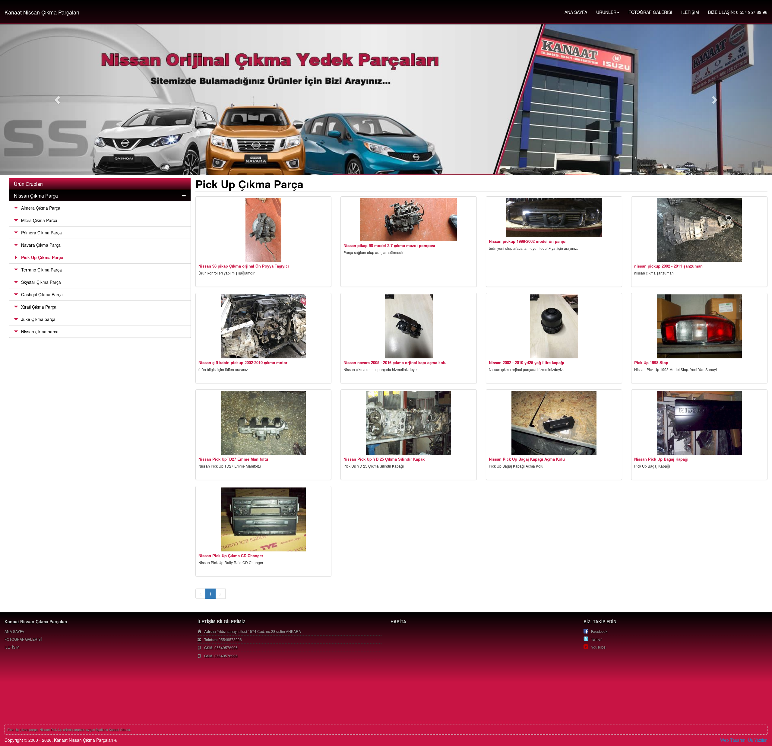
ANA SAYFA (576, 12)
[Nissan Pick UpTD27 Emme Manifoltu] (263, 423)
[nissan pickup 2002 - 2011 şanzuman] (699, 230)
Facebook (599, 631)
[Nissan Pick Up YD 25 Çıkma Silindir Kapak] (408, 423)
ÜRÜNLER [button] (606, 12)
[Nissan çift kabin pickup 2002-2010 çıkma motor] (263, 326)
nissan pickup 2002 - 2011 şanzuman (668, 266)
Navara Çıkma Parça (41, 245)
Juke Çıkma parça (38, 319)
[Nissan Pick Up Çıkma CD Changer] (263, 519)
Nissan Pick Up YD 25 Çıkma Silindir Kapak (384, 459)
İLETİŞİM (690, 12)
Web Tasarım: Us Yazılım (743, 740)
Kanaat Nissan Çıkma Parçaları (42, 12)
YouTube (598, 646)
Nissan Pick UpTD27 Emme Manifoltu (233, 459)
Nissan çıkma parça (40, 332)
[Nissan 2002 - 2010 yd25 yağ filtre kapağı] (554, 326)
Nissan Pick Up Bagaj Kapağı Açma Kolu (527, 459)
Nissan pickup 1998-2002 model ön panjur (528, 241)
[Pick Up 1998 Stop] (699, 326)
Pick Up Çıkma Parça (42, 257)
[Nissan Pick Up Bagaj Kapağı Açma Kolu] (554, 423)
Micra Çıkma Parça (39, 220)
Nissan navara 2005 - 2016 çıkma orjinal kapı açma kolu (395, 362)
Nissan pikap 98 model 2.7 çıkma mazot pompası (389, 245)
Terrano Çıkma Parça (41, 270)
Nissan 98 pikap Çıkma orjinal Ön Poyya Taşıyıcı (243, 266)
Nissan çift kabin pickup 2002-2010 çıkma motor (242, 362)
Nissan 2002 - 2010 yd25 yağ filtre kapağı (526, 362)
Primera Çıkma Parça (41, 233)
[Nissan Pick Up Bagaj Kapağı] (699, 423)
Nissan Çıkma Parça (36, 195)
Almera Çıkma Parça (40, 208)
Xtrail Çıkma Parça (38, 307)
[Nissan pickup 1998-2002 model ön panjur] (554, 217)
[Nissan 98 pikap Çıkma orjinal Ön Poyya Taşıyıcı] (263, 230)
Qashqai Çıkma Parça (42, 294)
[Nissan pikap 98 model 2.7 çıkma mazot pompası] (408, 219)
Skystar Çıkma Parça (41, 282)
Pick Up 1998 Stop (651, 362)
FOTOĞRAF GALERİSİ (650, 12)
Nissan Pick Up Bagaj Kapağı (661, 459)
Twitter (596, 639)
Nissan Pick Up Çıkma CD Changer (230, 555)
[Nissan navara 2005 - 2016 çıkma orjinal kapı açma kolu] (408, 326)
